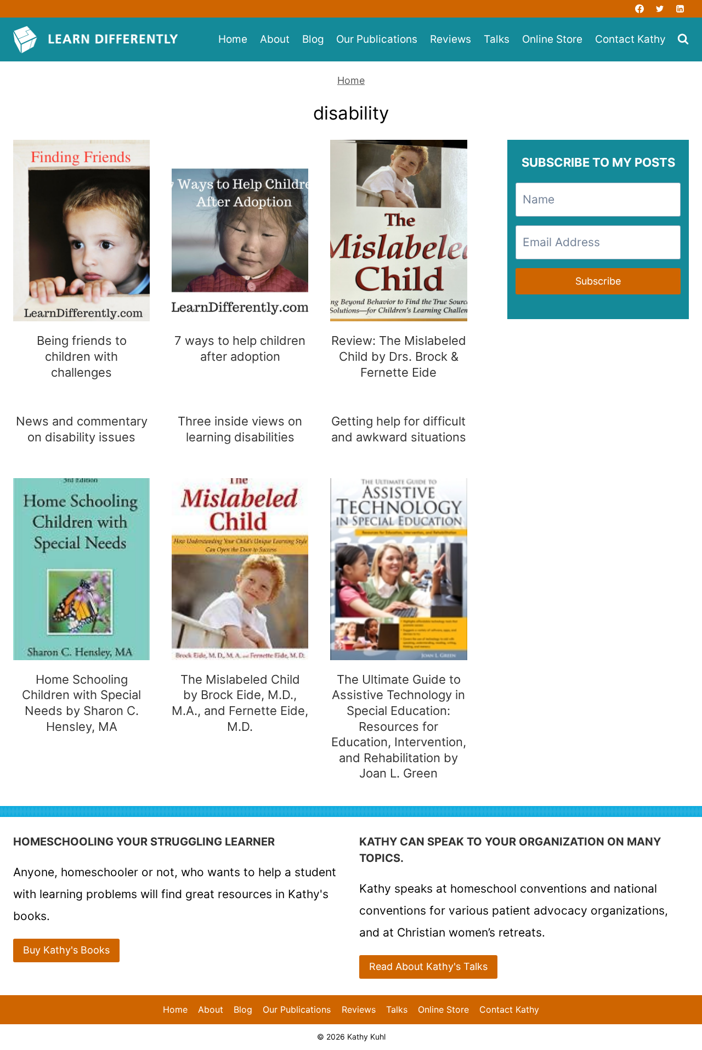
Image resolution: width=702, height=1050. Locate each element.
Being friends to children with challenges (82, 356)
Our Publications (376, 39)
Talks (496, 39)
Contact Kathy (630, 39)
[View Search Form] (683, 40)
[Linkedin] (680, 9)
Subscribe (598, 281)
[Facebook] (639, 9)
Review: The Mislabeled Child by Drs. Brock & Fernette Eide (398, 356)
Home (232, 39)
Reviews (450, 39)
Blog (313, 39)
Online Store (552, 39)
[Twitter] (660, 9)
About (275, 39)
